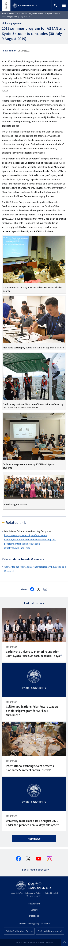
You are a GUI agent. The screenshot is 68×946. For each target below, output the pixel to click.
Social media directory (35, 869)
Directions (34, 915)
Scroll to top (64, 942)
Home (4, 13)
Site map (22, 923)
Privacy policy (33, 923)
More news (34, 838)
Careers (34, 909)
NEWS (11, 13)
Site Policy (45, 923)
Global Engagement (12, 23)
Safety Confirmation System (19, 930)
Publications (34, 903)
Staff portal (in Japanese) (50, 930)
